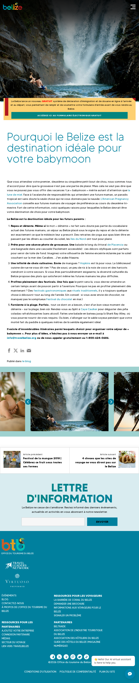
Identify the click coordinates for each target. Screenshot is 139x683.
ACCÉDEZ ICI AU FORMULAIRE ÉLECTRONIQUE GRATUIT (69, 115)
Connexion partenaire (16, 634)
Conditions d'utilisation (40, 671)
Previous (28, 402)
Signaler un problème (67, 615)
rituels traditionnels (84, 290)
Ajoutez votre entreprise (18, 630)
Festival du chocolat (59, 299)
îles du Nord (78, 239)
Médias (6, 638)
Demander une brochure (69, 603)
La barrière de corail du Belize (73, 599)
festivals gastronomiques (50, 290)
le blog (26, 361)
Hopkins (85, 263)
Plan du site (107, 671)
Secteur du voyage (13, 642)
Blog (5, 599)
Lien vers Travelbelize (15, 646)
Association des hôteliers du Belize (76, 638)
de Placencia (115, 244)
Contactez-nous (13, 603)
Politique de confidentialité (78, 671)
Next (111, 402)
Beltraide (60, 626)
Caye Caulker (89, 309)
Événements (9, 595)
